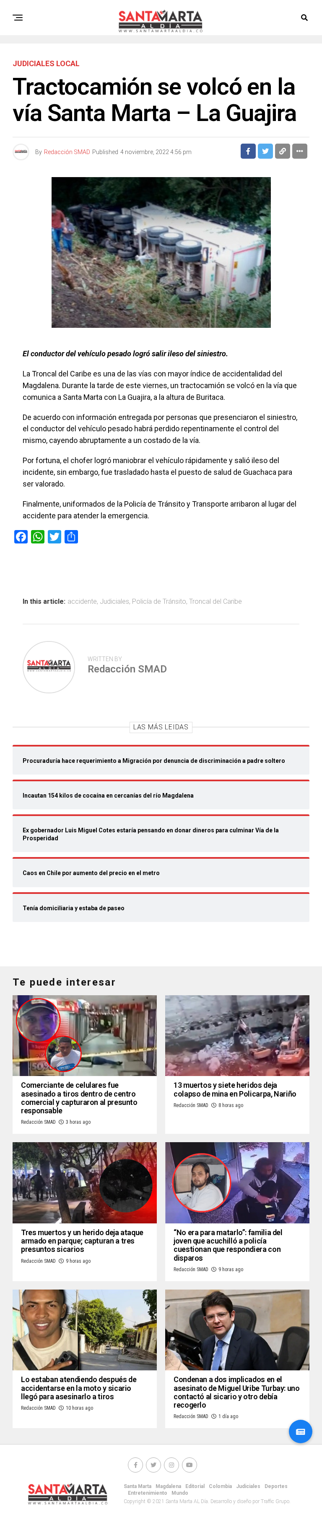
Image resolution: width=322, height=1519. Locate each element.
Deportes (276, 1486)
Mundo (179, 1493)
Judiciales (114, 601)
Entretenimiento (147, 1493)
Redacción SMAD (67, 152)
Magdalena (168, 1486)
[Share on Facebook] (248, 151)
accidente (82, 601)
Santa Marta (137, 1486)
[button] (300, 1431)
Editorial (195, 1486)
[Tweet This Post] (265, 151)
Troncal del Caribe (215, 601)
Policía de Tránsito (159, 601)
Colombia (220, 1486)
